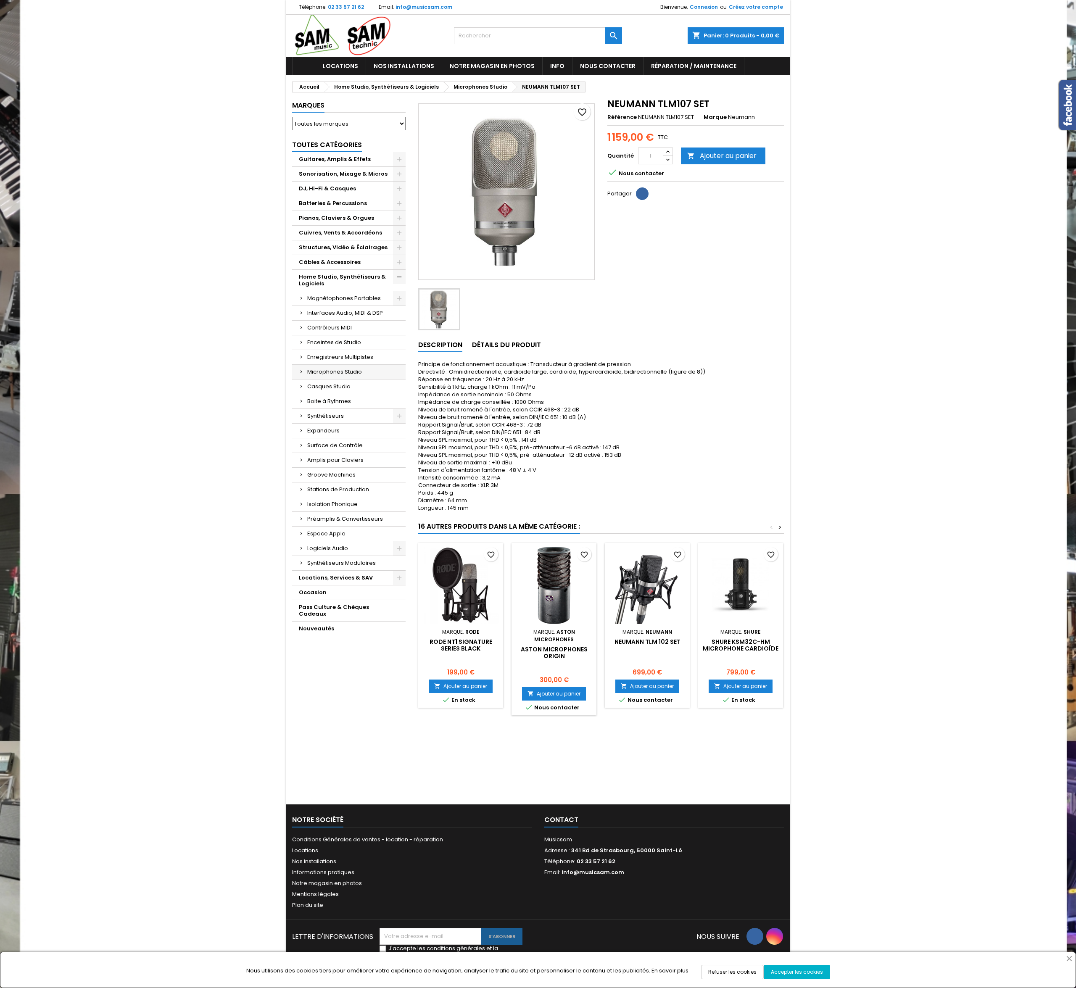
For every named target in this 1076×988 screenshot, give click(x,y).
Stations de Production (338, 489)
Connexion (704, 7)
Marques (308, 105)
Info (557, 66)
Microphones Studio (334, 372)
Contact (561, 820)
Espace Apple (326, 533)
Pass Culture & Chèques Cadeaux (334, 610)
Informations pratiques (323, 872)
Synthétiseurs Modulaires (341, 563)
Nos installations (404, 66)
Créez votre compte (756, 7)
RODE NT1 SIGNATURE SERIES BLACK (461, 645)
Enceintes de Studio (334, 342)
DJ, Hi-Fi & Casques (327, 188)
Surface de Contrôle (335, 445)
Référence (622, 117)
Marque (715, 117)
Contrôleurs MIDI (329, 328)
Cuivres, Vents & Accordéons (340, 233)
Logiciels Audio (327, 548)
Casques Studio (329, 386)
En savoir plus (669, 971)
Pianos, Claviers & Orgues (336, 218)
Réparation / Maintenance (693, 66)
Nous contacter (608, 66)
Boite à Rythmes (329, 401)
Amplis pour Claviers (335, 460)
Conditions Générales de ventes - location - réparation (367, 839)
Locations (340, 66)
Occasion (313, 592)
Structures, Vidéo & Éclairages (343, 247)
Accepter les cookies (797, 971)
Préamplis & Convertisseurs (345, 519)
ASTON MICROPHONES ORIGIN (554, 652)
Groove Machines (331, 475)
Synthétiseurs (325, 416)
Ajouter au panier (722, 156)
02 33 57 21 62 (346, 7)
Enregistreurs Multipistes (340, 357)
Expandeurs (323, 431)
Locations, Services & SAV (336, 578)
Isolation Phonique (332, 504)
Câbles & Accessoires (330, 262)
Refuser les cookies (732, 971)
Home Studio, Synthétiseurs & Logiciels (342, 280)
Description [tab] (440, 345)
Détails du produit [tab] (506, 345)
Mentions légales (315, 894)
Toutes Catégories (327, 145)
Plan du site (307, 905)
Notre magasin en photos (492, 66)
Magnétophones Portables (344, 298)
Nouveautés (316, 628)
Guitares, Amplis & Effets (335, 159)
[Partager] (642, 193)
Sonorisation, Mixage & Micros (343, 174)
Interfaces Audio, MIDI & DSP (345, 313)
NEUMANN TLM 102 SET (647, 642)
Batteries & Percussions (333, 203)
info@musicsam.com (424, 7)
